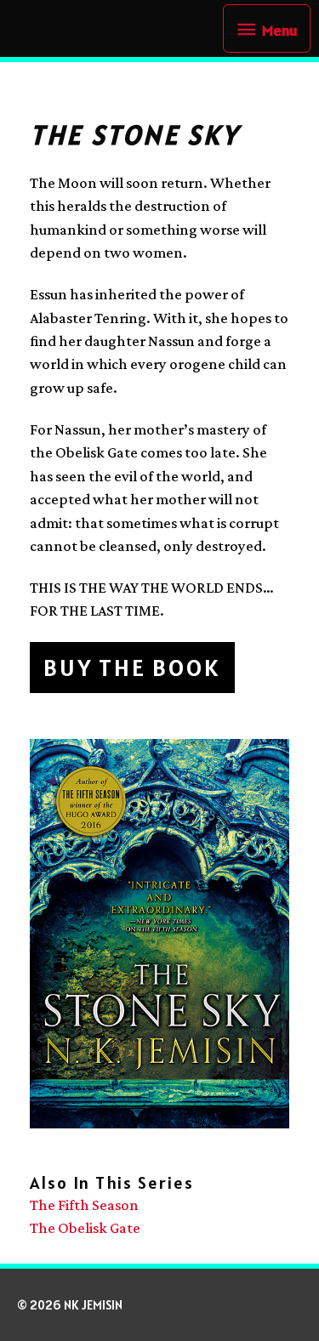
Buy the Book (132, 667)
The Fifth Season (84, 1204)
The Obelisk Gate (85, 1227)
